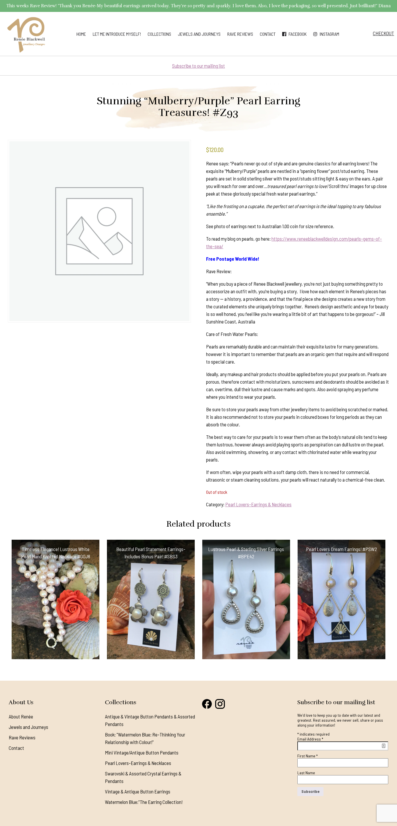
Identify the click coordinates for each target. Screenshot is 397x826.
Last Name (306, 772)
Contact (268, 34)
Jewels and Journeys (199, 34)
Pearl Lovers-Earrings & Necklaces (258, 504)
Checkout (383, 33)
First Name (307, 755)
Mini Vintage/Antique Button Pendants (141, 752)
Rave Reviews (240, 34)
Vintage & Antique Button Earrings (137, 791)
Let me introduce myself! (117, 34)
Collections (159, 34)
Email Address (310, 738)
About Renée (21, 716)
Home (81, 34)
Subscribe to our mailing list (198, 66)
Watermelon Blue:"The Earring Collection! (144, 802)
